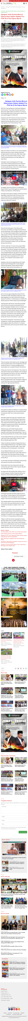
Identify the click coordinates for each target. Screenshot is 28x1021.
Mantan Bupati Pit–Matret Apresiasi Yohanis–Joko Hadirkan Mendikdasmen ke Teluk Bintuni (17, 974)
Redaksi (5, 20)
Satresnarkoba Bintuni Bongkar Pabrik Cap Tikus (11, 946)
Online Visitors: (4, 991)
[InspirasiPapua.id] (9, 3)
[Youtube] (17, 1009)
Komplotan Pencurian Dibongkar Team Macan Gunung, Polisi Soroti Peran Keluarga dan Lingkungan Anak (13, 938)
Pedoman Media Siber (17, 1014)
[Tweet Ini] (18, 668)
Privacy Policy (16, 1013)
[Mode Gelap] (24, 3)
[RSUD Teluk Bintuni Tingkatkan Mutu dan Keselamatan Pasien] (21, 690)
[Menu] (2, 3)
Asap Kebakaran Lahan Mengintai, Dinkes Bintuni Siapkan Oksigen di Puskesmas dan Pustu (16, 863)
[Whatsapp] (5, 95)
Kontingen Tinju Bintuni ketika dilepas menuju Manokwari (13, 11)
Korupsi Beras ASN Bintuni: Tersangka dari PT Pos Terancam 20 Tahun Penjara (12, 954)
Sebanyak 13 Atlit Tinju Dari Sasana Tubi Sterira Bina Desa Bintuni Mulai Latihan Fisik (6, 657)
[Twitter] (10, 95)
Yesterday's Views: (5, 994)
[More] (12, 95)
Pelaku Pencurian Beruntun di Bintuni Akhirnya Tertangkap (13, 949)
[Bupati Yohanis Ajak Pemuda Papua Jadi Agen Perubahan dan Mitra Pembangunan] (5, 969)
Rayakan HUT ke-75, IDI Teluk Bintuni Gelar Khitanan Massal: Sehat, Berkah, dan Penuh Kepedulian (14, 536)
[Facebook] (2, 95)
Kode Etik (10, 1013)
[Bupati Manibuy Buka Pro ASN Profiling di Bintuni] (21, 677)
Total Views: (3, 1000)
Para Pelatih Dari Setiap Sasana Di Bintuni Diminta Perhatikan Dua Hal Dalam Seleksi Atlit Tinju (18, 641)
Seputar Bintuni (4, 12)
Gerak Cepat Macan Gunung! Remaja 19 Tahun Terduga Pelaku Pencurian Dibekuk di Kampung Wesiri (13, 933)
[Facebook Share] (16, 668)
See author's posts (18, 556)
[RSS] (19, 1009)
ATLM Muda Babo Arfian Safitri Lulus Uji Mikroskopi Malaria (14, 531)
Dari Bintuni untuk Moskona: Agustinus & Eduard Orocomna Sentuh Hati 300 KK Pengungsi (14, 542)
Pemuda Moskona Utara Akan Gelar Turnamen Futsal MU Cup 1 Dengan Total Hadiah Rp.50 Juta (21, 907)
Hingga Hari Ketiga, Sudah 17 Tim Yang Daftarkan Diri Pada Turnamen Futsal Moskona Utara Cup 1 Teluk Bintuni (7, 907)
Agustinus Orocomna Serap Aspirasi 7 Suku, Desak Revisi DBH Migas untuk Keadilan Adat (13, 545)
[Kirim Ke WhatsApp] (26, 668)
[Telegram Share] (23, 668)
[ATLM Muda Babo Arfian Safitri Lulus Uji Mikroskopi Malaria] (7, 677)
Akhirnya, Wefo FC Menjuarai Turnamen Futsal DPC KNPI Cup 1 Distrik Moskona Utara (13, 895)
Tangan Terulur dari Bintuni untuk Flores (16, 869)
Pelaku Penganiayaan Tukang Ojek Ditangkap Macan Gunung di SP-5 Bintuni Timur (12, 942)
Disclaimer (8, 1014)
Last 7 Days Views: (5, 996)
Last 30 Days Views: (5, 998)
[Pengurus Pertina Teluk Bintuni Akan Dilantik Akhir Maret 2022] (6, 635)
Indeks (5, 1013)
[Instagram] (7, 95)
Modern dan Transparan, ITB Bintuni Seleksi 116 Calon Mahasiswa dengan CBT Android (17, 963)
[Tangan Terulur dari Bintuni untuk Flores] (5, 869)
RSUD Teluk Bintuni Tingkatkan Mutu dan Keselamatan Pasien (12, 539)
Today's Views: (4, 993)
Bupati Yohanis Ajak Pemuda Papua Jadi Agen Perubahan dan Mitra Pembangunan (17, 969)
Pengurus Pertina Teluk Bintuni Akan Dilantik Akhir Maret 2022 (6, 640)
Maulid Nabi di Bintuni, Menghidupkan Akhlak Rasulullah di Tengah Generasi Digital (14, 858)
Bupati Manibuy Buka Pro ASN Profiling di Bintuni (11, 533)
